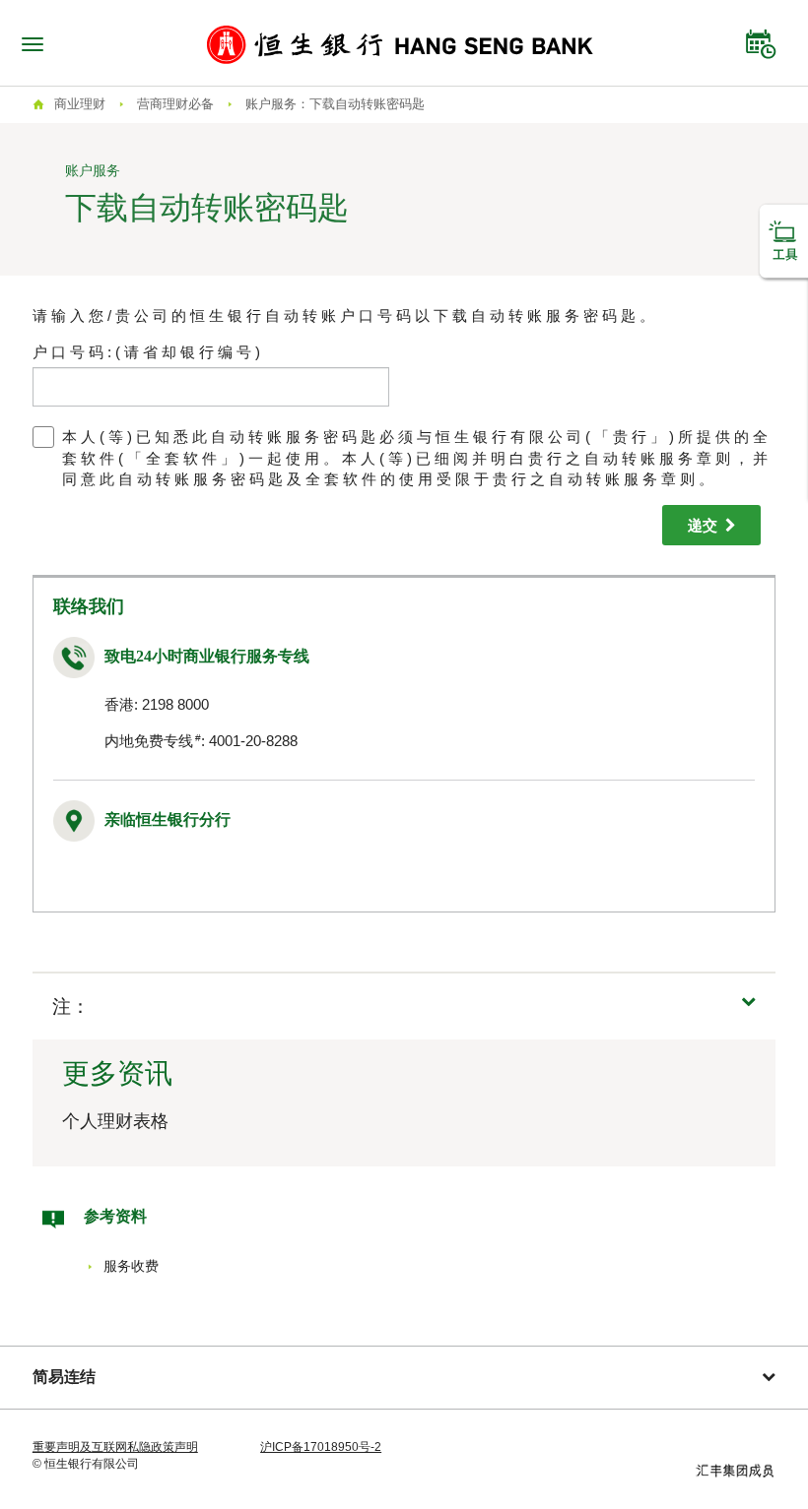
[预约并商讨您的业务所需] (760, 39)
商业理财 (79, 103)
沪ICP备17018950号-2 (320, 1447)
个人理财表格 (115, 1121)
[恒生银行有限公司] (400, 43)
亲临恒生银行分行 (167, 819)
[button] (404, 1006)
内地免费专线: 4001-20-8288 (201, 740)
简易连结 (64, 1376)
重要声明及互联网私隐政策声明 (115, 1447)
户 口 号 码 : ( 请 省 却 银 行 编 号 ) (146, 352)
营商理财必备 (175, 103)
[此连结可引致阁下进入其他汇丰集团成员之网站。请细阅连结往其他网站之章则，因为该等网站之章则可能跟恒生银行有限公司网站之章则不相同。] (735, 1469)
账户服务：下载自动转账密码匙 (335, 103)
